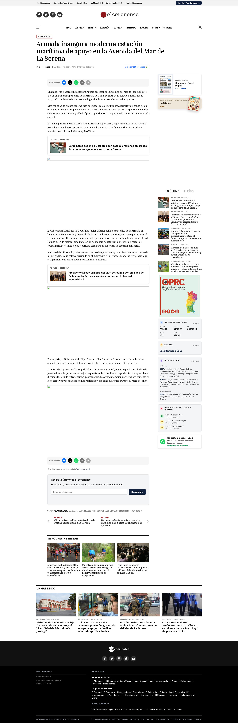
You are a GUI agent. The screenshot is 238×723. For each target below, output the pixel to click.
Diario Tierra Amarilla (158, 681)
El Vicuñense (138, 692)
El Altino (173, 681)
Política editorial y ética (99, 719)
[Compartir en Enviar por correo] (82, 82)
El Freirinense (109, 684)
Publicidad (177, 719)
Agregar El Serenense (135, 67)
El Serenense (109, 692)
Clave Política (82, 3)
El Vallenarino (185, 681)
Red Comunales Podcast (112, 3)
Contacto (197, 719)
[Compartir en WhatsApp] (76, 82)
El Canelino (160, 695)
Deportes (92, 27)
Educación (104, 27)
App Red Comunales (134, 3)
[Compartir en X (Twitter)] (70, 82)
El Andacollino (166, 692)
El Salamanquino (186, 695)
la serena (137, 511)
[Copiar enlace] (88, 82)
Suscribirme (137, 492)
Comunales (79, 27)
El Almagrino (97, 681)
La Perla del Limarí (114, 695)
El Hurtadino (180, 692)
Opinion (155, 27)
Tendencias (131, 27)
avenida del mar (87, 511)
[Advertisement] (180, 129)
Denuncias (187, 719)
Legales (168, 27)
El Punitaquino (130, 695)
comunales (103, 511)
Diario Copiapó (140, 681)
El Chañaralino (111, 681)
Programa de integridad (160, 719)
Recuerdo (144, 27)
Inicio (68, 27)
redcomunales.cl (43, 677)
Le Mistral (95, 3)
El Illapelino (172, 695)
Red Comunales (43, 3)
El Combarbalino (146, 695)
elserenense (44, 67)
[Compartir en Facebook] (64, 82)
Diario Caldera (126, 681)
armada (74, 511)
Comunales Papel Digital (63, 3)
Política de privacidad (119, 719)
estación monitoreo (121, 511)
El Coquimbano (124, 692)
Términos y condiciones (139, 719)
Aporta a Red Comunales (189, 3)
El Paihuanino (152, 692)
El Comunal (97, 692)
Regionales (117, 27)
